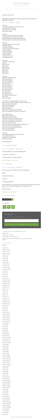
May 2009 (4, 328)
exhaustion (9, 145)
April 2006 (4, 394)
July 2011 (4, 290)
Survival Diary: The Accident (8, 235)
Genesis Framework (21, 417)
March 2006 (4, 396)
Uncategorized (9, 163)
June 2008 (4, 348)
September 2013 (5, 253)
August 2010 (4, 305)
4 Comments (18, 22)
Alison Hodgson (21, 3)
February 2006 (5, 398)
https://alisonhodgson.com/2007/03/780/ (10, 160)
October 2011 (5, 287)
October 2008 (5, 341)
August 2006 (4, 387)
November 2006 (5, 382)
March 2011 (4, 296)
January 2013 (5, 265)
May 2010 (4, 308)
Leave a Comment (19, 148)
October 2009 (5, 319)
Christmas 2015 (5, 233)
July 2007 (4, 367)
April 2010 (4, 310)
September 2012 (5, 269)
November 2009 (5, 317)
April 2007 (4, 373)
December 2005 (5, 401)
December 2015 (5, 249)
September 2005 (5, 407)
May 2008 (4, 349)
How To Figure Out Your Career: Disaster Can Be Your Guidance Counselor (17, 238)
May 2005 (4, 414)
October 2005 (5, 405)
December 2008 (5, 337)
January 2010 (5, 314)
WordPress (27, 417)
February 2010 (5, 312)
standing (15, 145)
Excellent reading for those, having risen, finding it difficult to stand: (19, 19)
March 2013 (4, 262)
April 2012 (4, 276)
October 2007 (5, 362)
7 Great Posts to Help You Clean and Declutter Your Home (14, 231)
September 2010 (5, 303)
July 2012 (4, 271)
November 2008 (5, 339)
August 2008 (4, 344)
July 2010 (4, 306)
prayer (12, 145)
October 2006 (5, 383)
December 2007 (5, 358)
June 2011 (4, 292)
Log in (31, 417)
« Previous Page (6, 199)
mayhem (8, 195)
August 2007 (4, 366)
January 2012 (5, 281)
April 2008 (4, 351)
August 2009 (4, 323)
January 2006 (5, 400)
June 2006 (4, 391)
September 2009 (5, 321)
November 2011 (5, 285)
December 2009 (5, 315)
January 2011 (5, 299)
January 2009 (5, 335)
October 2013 (5, 251)
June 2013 (4, 258)
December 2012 (5, 267)
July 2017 (4, 247)
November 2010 (5, 301)
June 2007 (4, 369)
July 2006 (4, 389)
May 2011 (4, 294)
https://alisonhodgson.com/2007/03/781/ (10, 192)
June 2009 (4, 326)
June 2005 (4, 412)
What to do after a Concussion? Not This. (10, 236)
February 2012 (5, 280)
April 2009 (4, 330)
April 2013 (4, 260)
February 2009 (5, 333)
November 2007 (5, 360)
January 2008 (5, 357)
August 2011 (4, 289)
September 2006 (5, 385)
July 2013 (4, 256)
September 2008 (5, 342)
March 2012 (4, 278)
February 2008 (5, 355)
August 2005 (4, 409)
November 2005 (5, 403)
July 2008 (4, 346)
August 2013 (4, 255)
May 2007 (4, 371)
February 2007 (5, 376)
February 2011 (5, 298)
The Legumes (12, 195)
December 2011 (5, 283)
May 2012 (4, 274)
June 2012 (4, 272)
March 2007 (4, 375)
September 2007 (5, 364)
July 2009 (4, 324)
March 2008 (4, 353)
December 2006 (5, 380)
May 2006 (4, 392)
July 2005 (4, 410)
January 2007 (5, 378)
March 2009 (4, 332)
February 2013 (5, 264)
